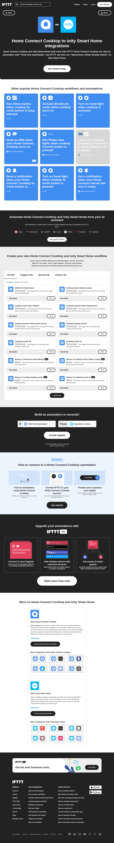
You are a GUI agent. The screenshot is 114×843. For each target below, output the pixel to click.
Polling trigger (21, 290)
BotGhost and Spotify (35, 805)
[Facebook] (69, 834)
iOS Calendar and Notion (36, 794)
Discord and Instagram (36, 791)
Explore (77, 4)
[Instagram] (79, 834)
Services (15, 791)
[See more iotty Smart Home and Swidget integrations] (57, 738)
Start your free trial (57, 581)
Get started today (57, 68)
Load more (57, 395)
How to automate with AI (66, 791)
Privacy (53, 834)
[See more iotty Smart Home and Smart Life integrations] (75, 738)
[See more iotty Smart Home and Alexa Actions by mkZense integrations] (38, 738)
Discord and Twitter (35, 822)
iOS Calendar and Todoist (37, 815)
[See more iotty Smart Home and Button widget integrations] (38, 728)
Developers (16, 834)
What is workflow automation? (68, 801)
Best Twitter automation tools (68, 794)
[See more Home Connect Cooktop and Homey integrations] (75, 668)
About (60, 834)
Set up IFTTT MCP (57, 239)
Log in (93, 4)
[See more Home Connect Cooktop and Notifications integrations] (38, 668)
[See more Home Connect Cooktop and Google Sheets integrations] (75, 658)
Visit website (34, 638)
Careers (25, 834)
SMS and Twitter (33, 808)
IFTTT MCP (16, 801)
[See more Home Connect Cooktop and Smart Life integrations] (57, 668)
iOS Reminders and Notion (37, 812)
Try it (51, 298)
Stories (14, 794)
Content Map (16, 808)
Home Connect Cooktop (36, 40)
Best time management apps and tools (71, 798)
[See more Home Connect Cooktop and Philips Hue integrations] (57, 658)
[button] (57, 505)
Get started (104, 4)
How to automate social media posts (70, 819)
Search (14, 812)
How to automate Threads (67, 815)
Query (19, 362)
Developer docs (17, 819)
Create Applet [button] (57, 435)
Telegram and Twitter (35, 819)
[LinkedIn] (74, 834)
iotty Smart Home (84, 40)
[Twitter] (89, 834)
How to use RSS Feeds (66, 805)
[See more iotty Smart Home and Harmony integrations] (75, 728)
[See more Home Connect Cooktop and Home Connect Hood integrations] (38, 658)
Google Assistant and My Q (37, 801)
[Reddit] (100, 834)
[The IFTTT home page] (7, 4)
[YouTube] (84, 834)
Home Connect (35, 625)
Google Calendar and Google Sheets (40, 798)
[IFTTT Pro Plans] (46, 359)
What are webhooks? (65, 808)
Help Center (16, 805)
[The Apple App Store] (95, 788)
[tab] (10, 275)
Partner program (35, 834)
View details (13, 298)
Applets (15, 798)
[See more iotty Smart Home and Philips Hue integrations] (57, 728)
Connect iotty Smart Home (43, 713)
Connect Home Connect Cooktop (45, 644)
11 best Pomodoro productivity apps (70, 812)
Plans (85, 4)
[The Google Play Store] (95, 792)
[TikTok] (94, 834)
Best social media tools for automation (71, 822)
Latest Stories (64, 787)
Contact (45, 834)
